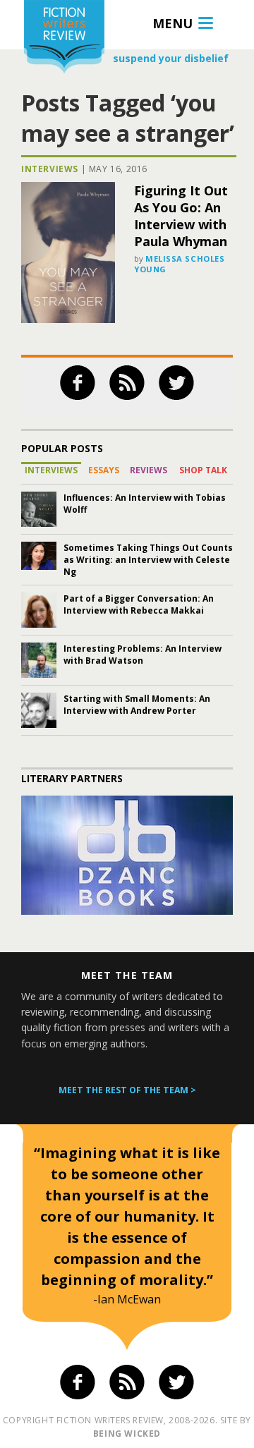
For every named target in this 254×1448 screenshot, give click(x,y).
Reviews (148, 470)
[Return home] (64, 38)
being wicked (127, 1434)
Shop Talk (203, 470)
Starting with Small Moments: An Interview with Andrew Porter (137, 705)
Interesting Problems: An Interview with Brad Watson (143, 655)
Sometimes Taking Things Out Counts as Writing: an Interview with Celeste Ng (148, 560)
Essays (103, 470)
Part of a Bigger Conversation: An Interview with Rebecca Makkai (139, 604)
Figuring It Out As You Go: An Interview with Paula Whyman (181, 216)
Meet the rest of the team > (127, 1090)
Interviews (49, 169)
